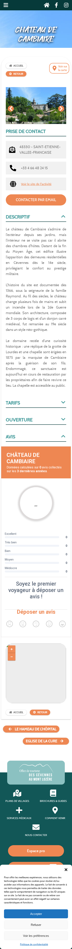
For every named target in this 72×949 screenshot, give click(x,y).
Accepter (36, 914)
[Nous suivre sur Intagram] (64, 6)
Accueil (18, 65)
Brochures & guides (53, 801)
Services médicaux (19, 818)
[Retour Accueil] (45, 6)
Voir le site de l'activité (36, 184)
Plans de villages (17, 801)
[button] (66, 870)
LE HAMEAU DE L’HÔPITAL (35, 729)
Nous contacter (36, 835)
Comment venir (55, 818)
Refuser (36, 924)
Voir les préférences (36, 935)
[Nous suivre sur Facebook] (55, 6)
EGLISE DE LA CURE (41, 741)
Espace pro (36, 850)
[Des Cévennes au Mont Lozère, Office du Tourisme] (36, 779)
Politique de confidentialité (34, 944)
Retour (18, 73)
